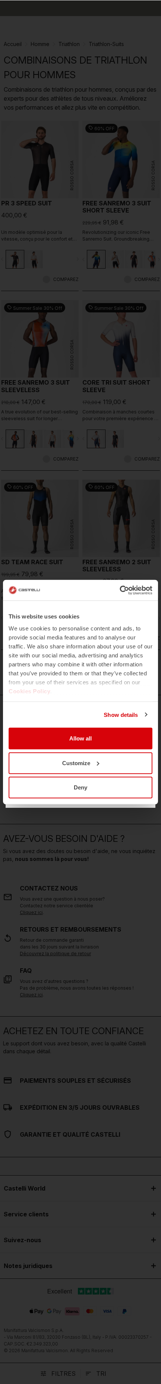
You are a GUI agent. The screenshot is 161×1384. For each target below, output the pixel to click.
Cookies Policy (29, 691)
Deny (80, 787)
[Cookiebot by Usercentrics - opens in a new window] (119, 590)
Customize (76, 763)
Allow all (80, 738)
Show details (121, 714)
